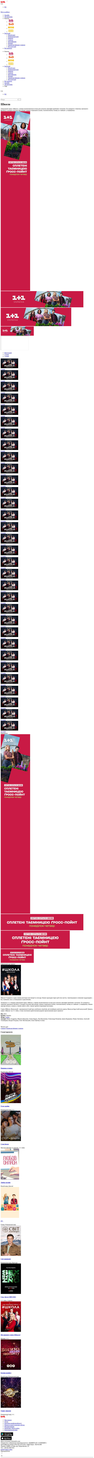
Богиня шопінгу (6, 1373)
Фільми (10, 43)
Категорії (7, 33)
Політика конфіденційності (12, 1423)
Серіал (7, 1017)
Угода (6, 1421)
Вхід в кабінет (5, 12)
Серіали (10, 40)
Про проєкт (8, 1420)
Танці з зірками (6, 1411)
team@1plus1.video (6, 1449)
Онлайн (6, 15)
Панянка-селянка (6, 1068)
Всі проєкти (8, 48)
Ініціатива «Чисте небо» (12, 1428)
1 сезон (6, 356)
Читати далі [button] (4, 1027)
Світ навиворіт (6, 1259)
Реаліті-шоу (11, 35)
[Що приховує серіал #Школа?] (47, 1316)
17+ (2, 1221)
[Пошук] (19, 99)
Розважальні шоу (13, 36)
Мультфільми (12, 41)
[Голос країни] (47, 1088)
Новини (10, 38)
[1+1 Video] (6, 2)
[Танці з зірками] (47, 1392)
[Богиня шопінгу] (47, 1354)
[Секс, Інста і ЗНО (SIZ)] (47, 1279)
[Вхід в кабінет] (1, 10)
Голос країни (5, 1106)
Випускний (8, 353)
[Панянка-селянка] (47, 1050)
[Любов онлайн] (47, 1164)
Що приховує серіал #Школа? (10, 1335)
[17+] (47, 1202)
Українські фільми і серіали (16, 45)
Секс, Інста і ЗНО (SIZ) (8, 1297)
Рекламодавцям (9, 1426)
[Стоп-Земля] (47, 1126)
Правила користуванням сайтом (14, 1425)
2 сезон (6, 354)
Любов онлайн (5, 1182)
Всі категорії (12, 46)
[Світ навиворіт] (47, 1241)
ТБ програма (8, 17)
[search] (1, 89)
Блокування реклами (10, 1430)
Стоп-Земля (5, 1144)
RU (5, 7)
